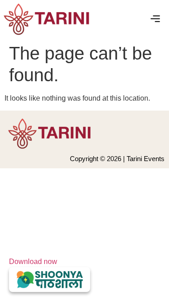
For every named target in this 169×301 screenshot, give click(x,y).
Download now (33, 261)
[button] (155, 19)
